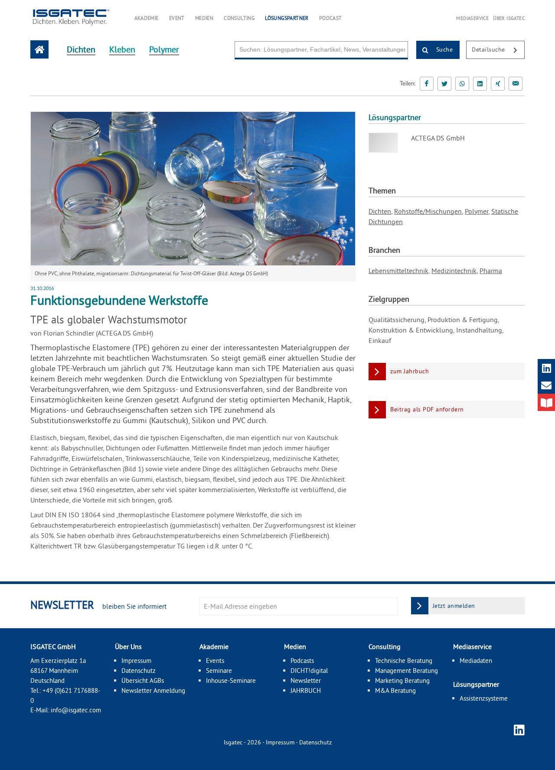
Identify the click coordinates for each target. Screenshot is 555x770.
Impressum (136, 660)
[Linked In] (480, 84)
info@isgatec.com (76, 710)
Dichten (380, 211)
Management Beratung (406, 670)
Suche (443, 49)
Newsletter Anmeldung (153, 690)
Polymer (476, 211)
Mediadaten (476, 660)
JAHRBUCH (306, 690)
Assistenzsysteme (484, 698)
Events (215, 660)
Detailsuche (489, 49)
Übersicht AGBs (142, 680)
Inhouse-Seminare (231, 680)
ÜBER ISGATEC (509, 18)
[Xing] (498, 84)
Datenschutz (138, 670)
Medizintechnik (454, 270)
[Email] (515, 84)
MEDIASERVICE (472, 18)
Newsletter (306, 680)
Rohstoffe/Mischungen (428, 211)
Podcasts (302, 660)
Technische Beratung (403, 660)
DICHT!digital (309, 670)
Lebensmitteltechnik (398, 270)
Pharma (491, 270)
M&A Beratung (395, 690)
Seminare (219, 670)
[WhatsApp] (462, 84)
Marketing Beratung (402, 680)
